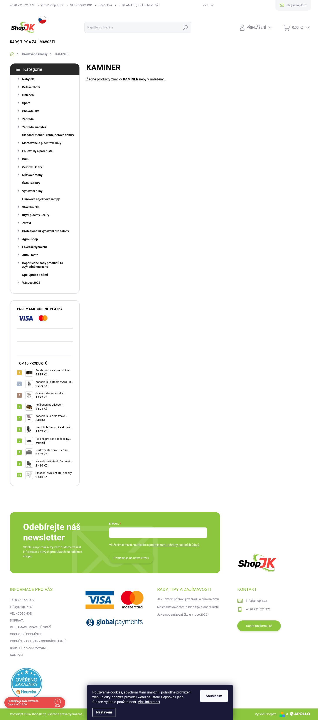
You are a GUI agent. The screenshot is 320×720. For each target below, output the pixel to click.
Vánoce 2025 (31, 282)
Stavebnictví (31, 207)
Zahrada (28, 119)
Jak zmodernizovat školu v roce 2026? (183, 614)
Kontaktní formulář (259, 626)
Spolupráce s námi (35, 275)
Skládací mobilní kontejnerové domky (48, 135)
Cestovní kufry (32, 167)
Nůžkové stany (32, 175)
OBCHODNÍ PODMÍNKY (26, 634)
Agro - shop (30, 239)
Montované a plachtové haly (41, 143)
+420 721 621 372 (22, 5)
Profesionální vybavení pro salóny (45, 231)
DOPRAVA (105, 5)
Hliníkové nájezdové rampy (41, 199)
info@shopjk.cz (256, 600)
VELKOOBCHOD (81, 5)
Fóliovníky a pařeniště (37, 151)
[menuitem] (34, 41)
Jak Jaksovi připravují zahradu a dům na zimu (188, 599)
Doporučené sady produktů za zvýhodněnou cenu (42, 264)
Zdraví (26, 223)
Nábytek (28, 79)
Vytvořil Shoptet (265, 714)
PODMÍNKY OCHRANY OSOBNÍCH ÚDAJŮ (38, 641)
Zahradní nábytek (34, 127)
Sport (26, 103)
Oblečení (28, 95)
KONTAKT (17, 655)
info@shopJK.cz (52, 5)
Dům (25, 159)
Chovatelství (31, 111)
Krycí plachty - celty (35, 215)
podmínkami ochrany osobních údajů (174, 545)
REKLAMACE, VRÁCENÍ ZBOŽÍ (139, 5)
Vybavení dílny (32, 191)
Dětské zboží (31, 87)
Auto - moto (30, 255)
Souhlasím (214, 696)
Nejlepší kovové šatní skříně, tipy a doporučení (188, 607)
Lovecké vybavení (34, 247)
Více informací (149, 702)
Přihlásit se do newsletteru (131, 558)
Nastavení (104, 712)
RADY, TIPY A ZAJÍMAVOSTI (28, 648)
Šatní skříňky (31, 183)
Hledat (185, 27)
